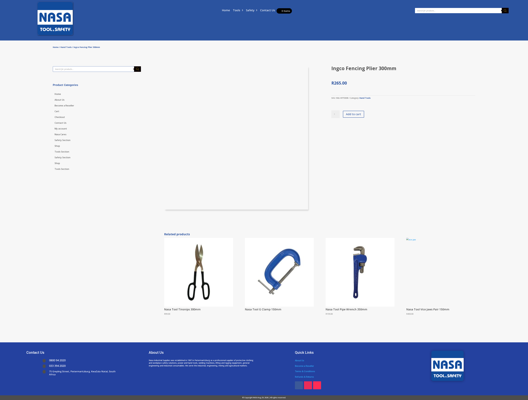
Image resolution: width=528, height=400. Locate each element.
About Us (59, 100)
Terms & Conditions (305, 371)
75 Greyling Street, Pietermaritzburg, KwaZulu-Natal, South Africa (82, 373)
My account (61, 129)
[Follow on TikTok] (317, 385)
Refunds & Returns (304, 377)
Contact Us (267, 10)
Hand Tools (66, 47)
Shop (57, 146)
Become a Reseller (64, 106)
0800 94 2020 (57, 360)
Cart (57, 111)
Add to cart (353, 114)
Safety (250, 10)
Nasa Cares (60, 134)
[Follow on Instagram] (308, 385)
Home (226, 10)
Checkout (60, 117)
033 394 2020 (57, 366)
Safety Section (62, 140)
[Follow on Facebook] (299, 385)
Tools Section (62, 152)
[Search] (505, 10)
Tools (236, 10)
